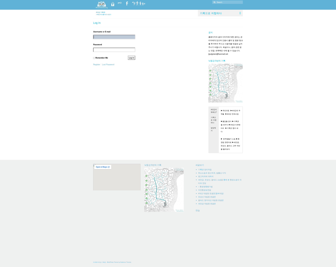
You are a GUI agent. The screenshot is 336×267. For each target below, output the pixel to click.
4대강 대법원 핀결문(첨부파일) (211, 193)
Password (97, 44)
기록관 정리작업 (205, 169)
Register (96, 64)
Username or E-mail (102, 31)
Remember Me (101, 57)
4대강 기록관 (100, 12)
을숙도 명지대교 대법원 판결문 (211, 200)
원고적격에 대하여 (205, 176)
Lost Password (108, 64)
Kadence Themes (125, 262)
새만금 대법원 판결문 (207, 203)
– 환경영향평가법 (205, 186)
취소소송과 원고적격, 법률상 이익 (212, 173)
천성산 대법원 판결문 (207, 196)
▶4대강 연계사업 (232, 114)
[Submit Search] (214, 2)
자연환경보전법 (204, 190)
